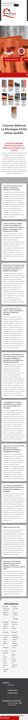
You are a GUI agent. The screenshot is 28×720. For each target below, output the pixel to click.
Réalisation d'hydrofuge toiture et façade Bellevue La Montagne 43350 (15, 641)
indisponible (7, 1)
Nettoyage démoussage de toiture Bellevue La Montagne (6, 610)
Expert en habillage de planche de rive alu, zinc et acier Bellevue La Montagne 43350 (5, 661)
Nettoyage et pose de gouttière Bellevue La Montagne (5, 627)
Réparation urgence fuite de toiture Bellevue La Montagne (6, 641)
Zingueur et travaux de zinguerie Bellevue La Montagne (15, 613)
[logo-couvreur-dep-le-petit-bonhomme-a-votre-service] (9, 13)
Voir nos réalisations (11, 59)
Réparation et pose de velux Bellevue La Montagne (14, 627)
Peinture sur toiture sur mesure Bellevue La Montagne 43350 (14, 659)
